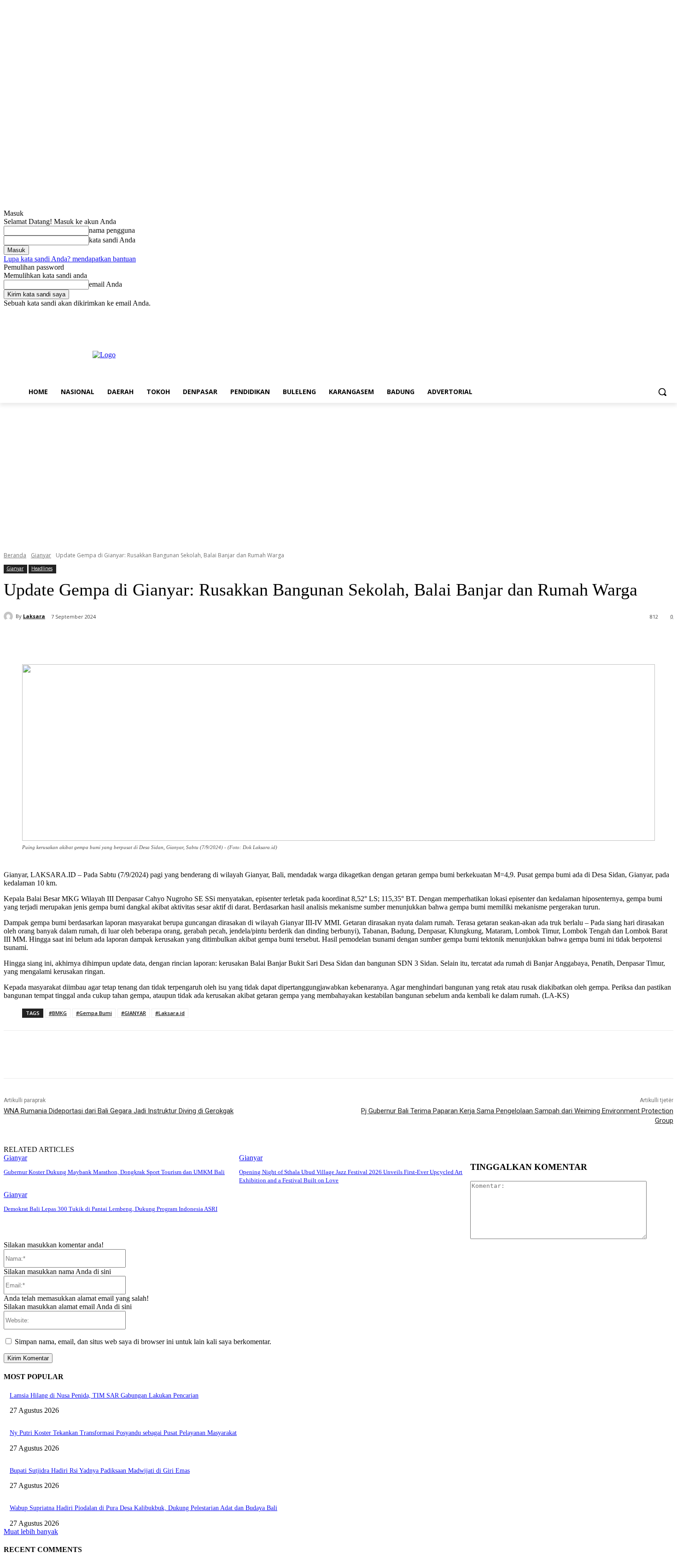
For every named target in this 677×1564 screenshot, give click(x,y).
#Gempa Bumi (94, 1012)
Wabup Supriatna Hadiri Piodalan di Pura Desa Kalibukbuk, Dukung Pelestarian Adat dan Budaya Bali (143, 1508)
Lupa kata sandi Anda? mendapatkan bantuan (70, 259)
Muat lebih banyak (31, 1531)
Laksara (34, 616)
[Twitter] (642, 314)
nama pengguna (112, 230)
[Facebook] (617, 314)
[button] (662, 392)
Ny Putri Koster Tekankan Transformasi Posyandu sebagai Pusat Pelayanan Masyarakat (123, 1432)
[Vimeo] (655, 314)
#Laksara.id (170, 1012)
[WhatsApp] (194, 641)
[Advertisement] (338, 472)
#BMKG (58, 1012)
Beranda (15, 555)
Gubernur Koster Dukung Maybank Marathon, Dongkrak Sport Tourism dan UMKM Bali (114, 1172)
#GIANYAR (133, 1012)
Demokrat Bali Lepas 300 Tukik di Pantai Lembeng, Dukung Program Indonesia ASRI (110, 1208)
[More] (227, 640)
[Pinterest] (161, 641)
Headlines (42, 568)
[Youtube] (668, 314)
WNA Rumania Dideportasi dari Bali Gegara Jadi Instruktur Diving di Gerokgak (118, 1111)
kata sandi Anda (112, 240)
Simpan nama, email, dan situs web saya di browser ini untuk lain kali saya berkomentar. (143, 1342)
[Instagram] (629, 314)
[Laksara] (10, 616)
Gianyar (41, 555)
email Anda (105, 284)
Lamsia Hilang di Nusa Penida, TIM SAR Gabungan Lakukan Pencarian (104, 1395)
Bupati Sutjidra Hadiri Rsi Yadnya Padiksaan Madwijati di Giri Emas (100, 1470)
